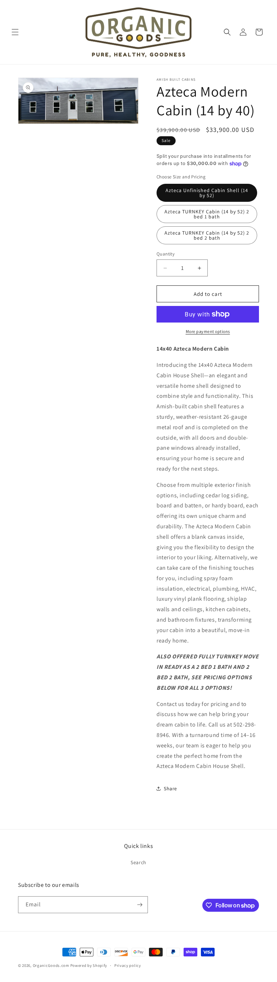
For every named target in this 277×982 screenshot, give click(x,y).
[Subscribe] (140, 904)
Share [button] (170, 788)
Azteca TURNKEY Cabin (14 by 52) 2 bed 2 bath (206, 235)
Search (138, 862)
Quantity (166, 254)
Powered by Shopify (88, 965)
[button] (15, 32)
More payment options (208, 331)
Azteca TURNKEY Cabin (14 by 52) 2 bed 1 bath (206, 214)
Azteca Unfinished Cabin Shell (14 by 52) (207, 193)
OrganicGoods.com (51, 965)
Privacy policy (127, 965)
